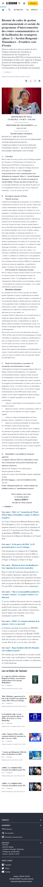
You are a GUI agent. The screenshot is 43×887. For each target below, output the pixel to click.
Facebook (8, 865)
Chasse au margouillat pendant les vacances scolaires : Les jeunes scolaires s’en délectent (20, 594)
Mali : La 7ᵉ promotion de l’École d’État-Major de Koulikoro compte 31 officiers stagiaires (20, 515)
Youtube (7, 872)
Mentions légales (8, 847)
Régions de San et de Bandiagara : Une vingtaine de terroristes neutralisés (20, 566)
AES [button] (27, 10)
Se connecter (9, 833)
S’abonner (33, 3)
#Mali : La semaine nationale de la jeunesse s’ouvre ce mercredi (20, 622)
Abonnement (6, 825)
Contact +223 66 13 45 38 (11, 854)
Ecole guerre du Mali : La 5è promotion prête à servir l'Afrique (18, 545)
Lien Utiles (5, 843)
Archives (5, 845)
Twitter (7, 868)
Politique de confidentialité (11, 851)
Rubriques (5, 820)
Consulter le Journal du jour (13, 837)
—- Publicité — (7, 72)
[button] (9, 10)
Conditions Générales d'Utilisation (13, 849)
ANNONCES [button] (34, 10)
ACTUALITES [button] (18, 10)
